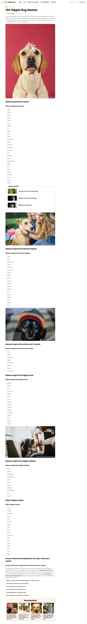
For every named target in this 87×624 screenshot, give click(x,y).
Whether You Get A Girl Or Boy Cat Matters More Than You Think (24, 617)
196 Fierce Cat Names (25, 205)
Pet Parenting (45, 2)
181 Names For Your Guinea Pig (28, 191)
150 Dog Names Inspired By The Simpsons (17, 595)
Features (53, 2)
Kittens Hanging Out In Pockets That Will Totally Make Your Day (48, 617)
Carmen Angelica (10, 13)
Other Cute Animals (33, 2)
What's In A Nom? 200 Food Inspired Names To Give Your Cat (22, 580)
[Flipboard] (74, 2)
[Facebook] (70, 2)
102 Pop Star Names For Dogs (27, 198)
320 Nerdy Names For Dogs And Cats (16, 592)
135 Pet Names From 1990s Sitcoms (15, 589)
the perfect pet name (45, 570)
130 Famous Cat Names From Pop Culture (17, 583)
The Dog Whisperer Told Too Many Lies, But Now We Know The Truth (12, 617)
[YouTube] (72, 2)
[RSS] (76, 2)
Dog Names (11, 6)
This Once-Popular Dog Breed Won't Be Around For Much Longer (36, 617)
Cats (24, 2)
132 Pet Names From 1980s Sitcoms (15, 586)
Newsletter (82, 2)
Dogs (20, 2)
